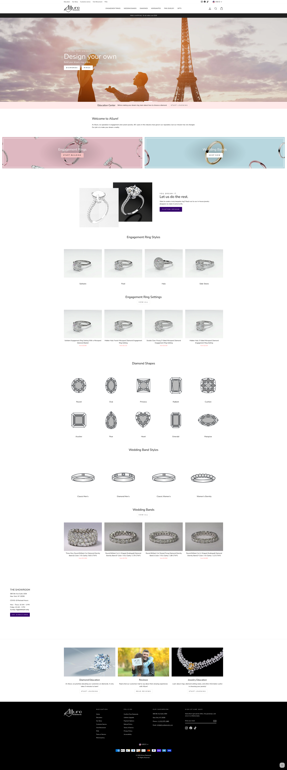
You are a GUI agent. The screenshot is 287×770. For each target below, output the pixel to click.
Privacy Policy (128, 731)
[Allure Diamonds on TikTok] (195, 728)
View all (143, 302)
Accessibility (128, 734)
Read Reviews (143, 691)
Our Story (75, 2)
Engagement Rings (113, 8)
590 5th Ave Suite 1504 (160, 714)
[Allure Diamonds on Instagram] (186, 728)
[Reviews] (143, 662)
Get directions (20, 615)
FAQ (106, 2)
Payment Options (129, 721)
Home (98, 714)
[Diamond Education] (89, 662)
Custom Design (171, 209)
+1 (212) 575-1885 (163, 721)
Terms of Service (101, 734)
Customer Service (101, 724)
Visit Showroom (97, 2)
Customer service (85, 2)
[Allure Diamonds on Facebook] (190, 728)
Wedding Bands (130, 8)
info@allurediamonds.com (165, 725)
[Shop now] (215, 152)
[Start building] (72, 152)
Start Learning (89, 691)
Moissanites (156, 8)
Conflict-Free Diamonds (131, 714)
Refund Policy (128, 724)
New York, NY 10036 (159, 717)
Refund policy (100, 738)
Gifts (179, 8)
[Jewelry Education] (197, 662)
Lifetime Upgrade (129, 717)
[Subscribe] (214, 721)
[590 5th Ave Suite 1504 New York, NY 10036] (143, 603)
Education (67, 2)
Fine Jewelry (169, 8)
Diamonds (144, 8)
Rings (69, 71)
